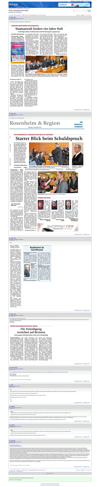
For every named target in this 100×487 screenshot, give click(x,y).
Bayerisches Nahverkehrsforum (18, 8)
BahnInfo (58, 485)
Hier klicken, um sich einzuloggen (15, 479)
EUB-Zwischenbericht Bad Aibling (16, 446)
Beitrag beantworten (79, 109)
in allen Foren (44, 15)
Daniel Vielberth (14, 367)
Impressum (43, 483)
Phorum (45, 485)
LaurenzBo (13, 440)
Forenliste (11, 15)
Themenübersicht (18, 15)
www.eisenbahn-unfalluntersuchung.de (60, 372)
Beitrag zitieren (87, 109)
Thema (25, 8)
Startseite (10, 8)
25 (37, 15)
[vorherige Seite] (85, 15)
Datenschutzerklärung (50, 483)
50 (38, 15)
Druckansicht (50, 473)
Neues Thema (26, 15)
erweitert (90, 11)
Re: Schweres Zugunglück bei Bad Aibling (16, 18)
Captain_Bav (13, 17)
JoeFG (12, 385)
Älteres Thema (20, 471)
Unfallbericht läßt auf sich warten (14, 386)
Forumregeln (56, 483)
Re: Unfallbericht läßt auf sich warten (15, 407)
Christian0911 (18, 12)
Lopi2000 (12, 406)
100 (40, 15)
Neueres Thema (12, 471)
